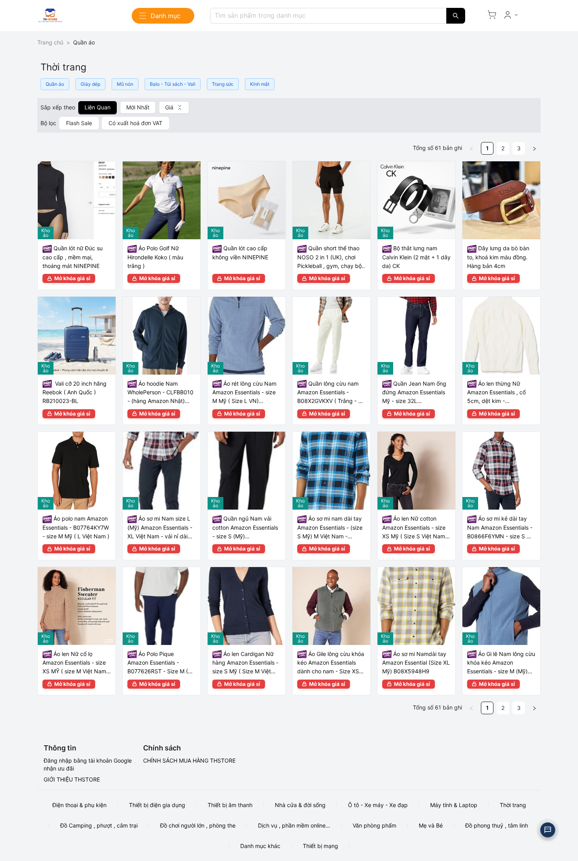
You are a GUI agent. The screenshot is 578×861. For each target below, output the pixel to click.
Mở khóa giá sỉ (72, 278)
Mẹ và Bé (431, 825)
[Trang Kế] (534, 148)
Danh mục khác (260, 846)
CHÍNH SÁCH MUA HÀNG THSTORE (189, 760)
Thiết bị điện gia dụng (157, 805)
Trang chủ (50, 42)
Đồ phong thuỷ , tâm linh (496, 825)
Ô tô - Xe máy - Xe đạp (378, 805)
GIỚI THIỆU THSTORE (72, 779)
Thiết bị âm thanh (230, 805)
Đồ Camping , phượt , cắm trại (99, 825)
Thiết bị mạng (320, 846)
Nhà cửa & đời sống (300, 805)
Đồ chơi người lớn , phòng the (198, 825)
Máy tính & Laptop (453, 805)
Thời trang (513, 805)
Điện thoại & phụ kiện (79, 805)
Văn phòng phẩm (374, 825)
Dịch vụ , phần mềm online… (294, 825)
